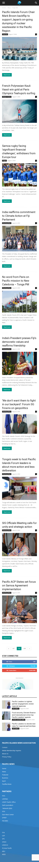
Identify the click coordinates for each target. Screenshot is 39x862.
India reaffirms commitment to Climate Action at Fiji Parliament (18, 216)
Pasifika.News (6, 784)
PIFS (3, 796)
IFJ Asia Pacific (7, 848)
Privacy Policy (6, 757)
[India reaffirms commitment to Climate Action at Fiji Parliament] (19, 238)
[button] (3, 3)
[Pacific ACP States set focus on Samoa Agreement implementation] (19, 609)
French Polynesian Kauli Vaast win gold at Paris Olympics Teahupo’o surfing (18, 89)
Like (34, 661)
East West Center (8, 815)
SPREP (4, 818)
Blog (9, 8)
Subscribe (32, 670)
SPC (3, 839)
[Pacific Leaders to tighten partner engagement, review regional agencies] (6, 704)
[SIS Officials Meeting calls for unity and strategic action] (19, 544)
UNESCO (5, 845)
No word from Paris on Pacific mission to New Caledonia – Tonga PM (15, 280)
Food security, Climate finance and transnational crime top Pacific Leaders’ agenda (23, 715)
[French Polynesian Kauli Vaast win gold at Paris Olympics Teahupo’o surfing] (19, 111)
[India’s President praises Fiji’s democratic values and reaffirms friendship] (19, 363)
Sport (4, 781)
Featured (5, 34)
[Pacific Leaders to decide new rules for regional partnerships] (6, 727)
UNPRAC (5, 799)
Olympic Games (7, 97)
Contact (4, 747)
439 (25, 648)
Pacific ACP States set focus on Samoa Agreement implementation (19, 585)
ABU (3, 851)
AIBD (4, 854)
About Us (5, 754)
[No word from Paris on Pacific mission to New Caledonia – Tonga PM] (19, 301)
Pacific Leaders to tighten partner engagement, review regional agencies (23, 703)
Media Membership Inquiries (11, 750)
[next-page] (29, 648)
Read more (7, 75)
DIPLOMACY (16, 708)
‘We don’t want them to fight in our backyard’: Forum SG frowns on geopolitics (19, 404)
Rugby (4, 160)
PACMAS (5, 821)
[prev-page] (8, 648)
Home (4, 8)
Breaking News (7, 223)
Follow (33, 666)
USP (3, 836)
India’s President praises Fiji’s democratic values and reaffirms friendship (19, 342)
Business (5, 778)
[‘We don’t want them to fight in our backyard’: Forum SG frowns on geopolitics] (19, 424)
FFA (3, 833)
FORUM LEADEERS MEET (19, 719)
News (4, 772)
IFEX (3, 811)
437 (13, 648)
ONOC (4, 842)
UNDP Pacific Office (9, 802)
